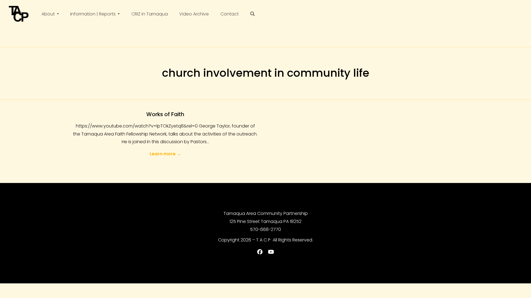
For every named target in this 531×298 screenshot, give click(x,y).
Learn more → (165, 154)
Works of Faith (165, 114)
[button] (252, 14)
